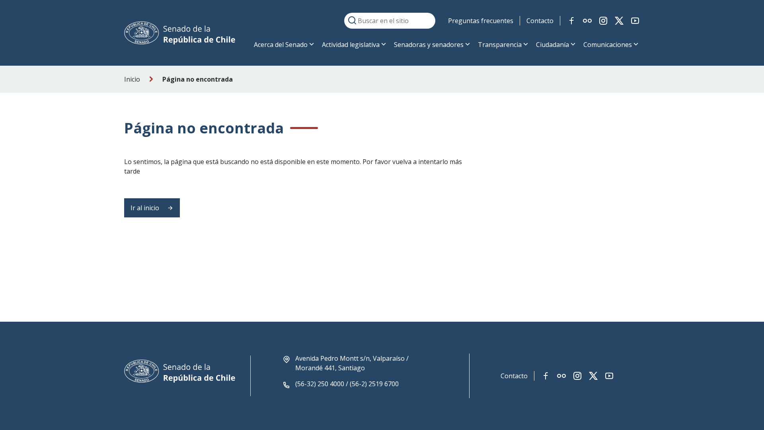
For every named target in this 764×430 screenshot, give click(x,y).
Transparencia (500, 44)
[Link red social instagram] (603, 20)
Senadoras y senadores (429, 44)
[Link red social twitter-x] (619, 20)
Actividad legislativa (351, 44)
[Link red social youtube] (635, 20)
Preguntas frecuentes (480, 20)
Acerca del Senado (281, 44)
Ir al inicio (146, 207)
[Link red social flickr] (587, 20)
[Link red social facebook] (571, 20)
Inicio (132, 79)
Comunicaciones (607, 44)
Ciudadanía (552, 44)
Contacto (540, 20)
